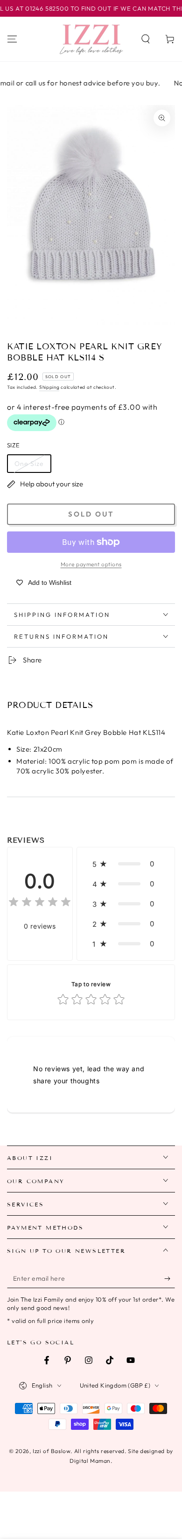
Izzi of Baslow (51, 1450)
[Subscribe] (169, 1279)
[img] (39, 903)
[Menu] (12, 39)
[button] (145, 39)
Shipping (49, 387)
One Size (29, 463)
